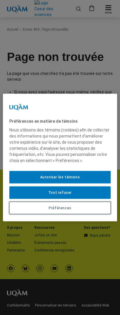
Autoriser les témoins (60, 177)
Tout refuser (60, 192)
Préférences (60, 208)
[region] (60, 157)
